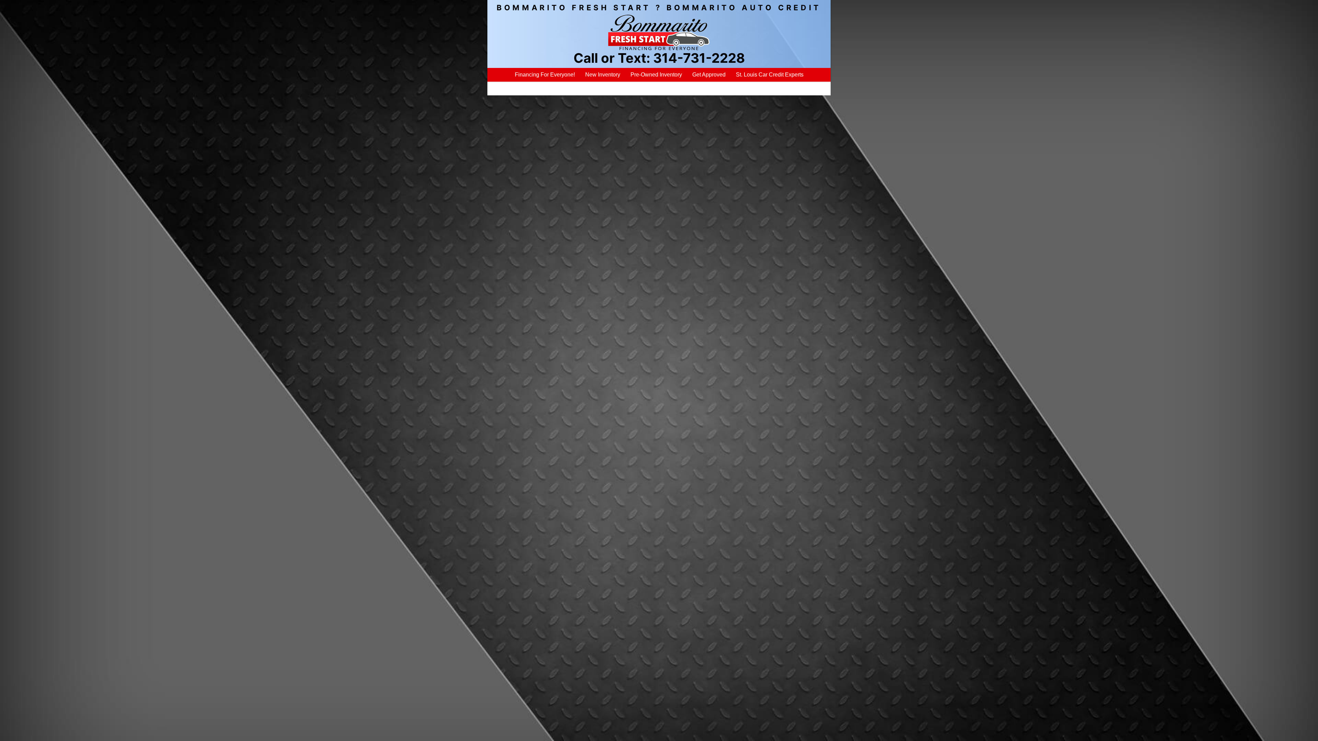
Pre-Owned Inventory (656, 75)
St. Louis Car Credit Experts (769, 75)
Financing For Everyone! (545, 75)
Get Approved (709, 75)
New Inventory (602, 75)
